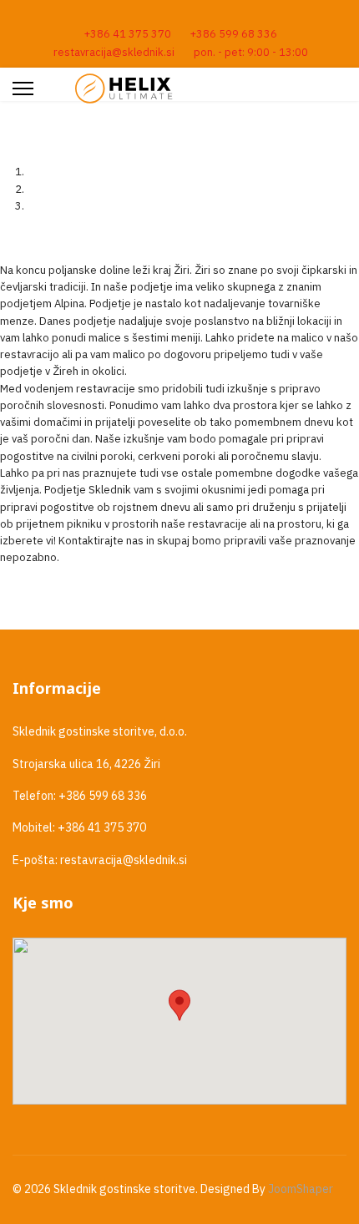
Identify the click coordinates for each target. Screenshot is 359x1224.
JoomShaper (300, 1188)
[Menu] (23, 88)
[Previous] (4, 236)
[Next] (12, 236)
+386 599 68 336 (233, 33)
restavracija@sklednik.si (113, 51)
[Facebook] (180, 15)
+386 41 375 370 (127, 33)
